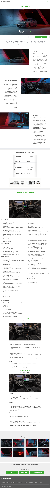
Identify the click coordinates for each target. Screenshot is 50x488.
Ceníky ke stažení (12, 472)
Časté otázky (20, 482)
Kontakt (31, 482)
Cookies (40, 482)
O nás (26, 482)
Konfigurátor (24, 472)
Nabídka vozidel (5, 482)
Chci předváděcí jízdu (37, 472)
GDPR (36, 482)
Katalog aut (13, 482)
